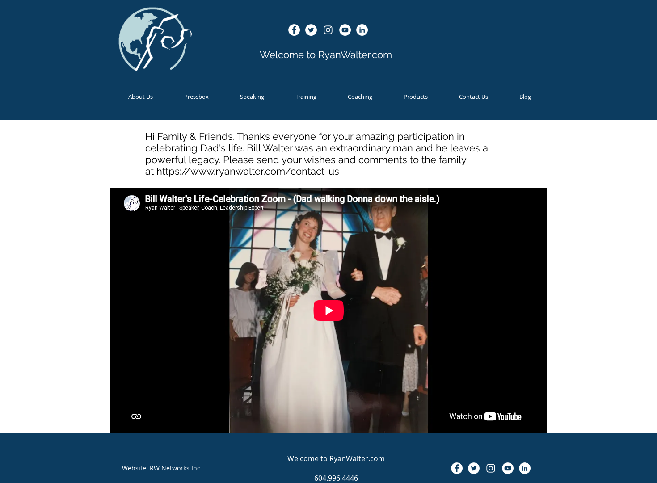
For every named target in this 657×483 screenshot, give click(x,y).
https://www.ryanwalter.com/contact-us (247, 171)
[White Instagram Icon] (328, 30)
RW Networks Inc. (176, 468)
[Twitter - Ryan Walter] (311, 30)
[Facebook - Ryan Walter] (294, 30)
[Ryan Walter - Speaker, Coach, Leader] (345, 30)
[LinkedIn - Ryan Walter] (362, 30)
